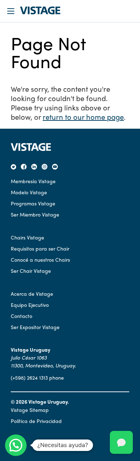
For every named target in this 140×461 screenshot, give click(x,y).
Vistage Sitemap (30, 409)
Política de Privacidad (36, 420)
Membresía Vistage (33, 181)
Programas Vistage (33, 203)
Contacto (21, 315)
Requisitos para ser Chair (40, 248)
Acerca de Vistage (32, 293)
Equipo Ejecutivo (30, 304)
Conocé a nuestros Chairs (40, 259)
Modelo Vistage (29, 192)
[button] (16, 445)
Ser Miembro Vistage (35, 214)
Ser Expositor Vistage (35, 327)
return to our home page (83, 116)
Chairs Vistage (27, 237)
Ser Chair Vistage (31, 270)
